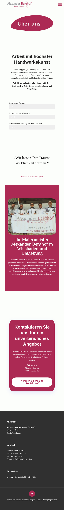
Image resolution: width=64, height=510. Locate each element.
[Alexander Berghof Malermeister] (17, 4)
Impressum (52, 500)
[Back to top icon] (32, 493)
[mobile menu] (60, 4)
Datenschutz (42, 500)
